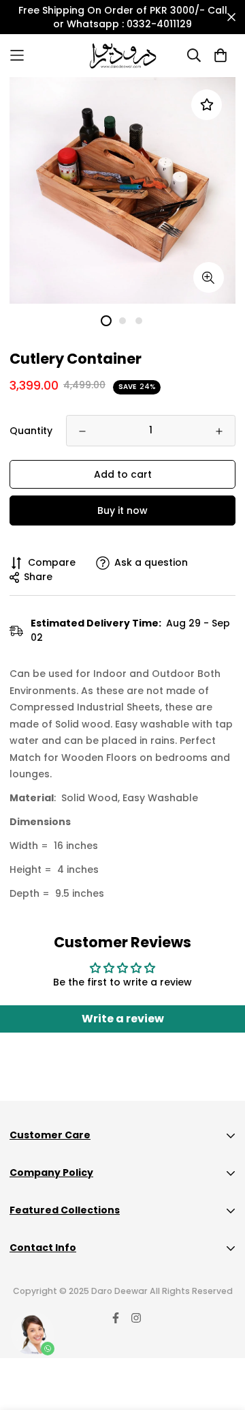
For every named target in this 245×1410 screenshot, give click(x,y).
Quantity (31, 430)
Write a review (123, 1018)
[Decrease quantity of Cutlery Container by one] (82, 431)
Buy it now (122, 510)
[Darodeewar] (123, 55)
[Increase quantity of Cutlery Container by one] (219, 431)
